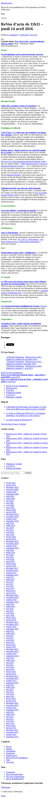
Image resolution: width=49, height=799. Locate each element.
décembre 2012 (12, 703)
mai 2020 (9, 503)
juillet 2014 (10, 660)
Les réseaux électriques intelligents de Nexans (20, 306)
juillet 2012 (10, 714)
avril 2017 (10, 586)
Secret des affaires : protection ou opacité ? (19, 210)
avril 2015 (10, 640)
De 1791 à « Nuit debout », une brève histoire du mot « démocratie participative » (22, 240)
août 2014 (10, 658)
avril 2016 (10, 613)
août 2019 (10, 523)
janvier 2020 (11, 512)
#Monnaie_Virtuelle (14, 397)
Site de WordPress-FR (15, 779)
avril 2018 (10, 559)
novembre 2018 (12, 543)
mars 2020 (10, 507)
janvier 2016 (11, 620)
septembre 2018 (12, 548)
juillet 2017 (10, 579)
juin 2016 (10, 609)
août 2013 (10, 685)
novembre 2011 (12, 732)
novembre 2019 (12, 516)
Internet (9, 749)
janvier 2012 (11, 728)
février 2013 (11, 699)
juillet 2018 (10, 552)
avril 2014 (10, 667)
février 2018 (11, 564)
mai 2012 (9, 719)
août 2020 (10, 496)
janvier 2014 (11, 674)
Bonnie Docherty (14, 175)
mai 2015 (9, 638)
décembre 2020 (12, 487)
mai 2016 (9, 611)
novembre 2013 (12, 678)
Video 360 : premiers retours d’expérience (19, 106)
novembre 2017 (12, 570)
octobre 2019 (11, 519)
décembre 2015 (12, 622)
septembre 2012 (12, 710)
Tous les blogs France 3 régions (13, 424)
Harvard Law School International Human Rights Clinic (23, 161)
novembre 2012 (12, 705)
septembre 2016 (12, 602)
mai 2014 (9, 665)
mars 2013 (10, 696)
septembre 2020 (12, 494)
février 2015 (11, 645)
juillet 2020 (10, 499)
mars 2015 (10, 642)
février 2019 (11, 537)
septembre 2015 (12, 629)
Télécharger (5, 787)
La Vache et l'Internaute (25, 414)
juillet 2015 (10, 633)
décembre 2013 (12, 676)
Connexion (10, 772)
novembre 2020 (12, 490)
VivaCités (10, 390)
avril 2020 (10, 505)
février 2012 (11, 725)
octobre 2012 (11, 707)
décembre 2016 (12, 595)
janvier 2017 (11, 593)
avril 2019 (10, 532)
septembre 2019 (12, 521)
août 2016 (10, 604)
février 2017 (11, 591)
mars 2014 (10, 669)
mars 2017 (10, 588)
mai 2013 (9, 692)
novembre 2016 (12, 597)
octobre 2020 (11, 492)
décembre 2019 (12, 514)
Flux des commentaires (15, 777)
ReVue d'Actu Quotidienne (12, 373)
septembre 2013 (12, 683)
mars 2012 (10, 723)
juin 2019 (10, 528)
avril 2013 (10, 694)
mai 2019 (9, 530)
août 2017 (10, 577)
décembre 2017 (12, 568)
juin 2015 (10, 636)
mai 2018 (9, 557)
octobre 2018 (11, 546)
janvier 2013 (11, 701)
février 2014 (11, 672)
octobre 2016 (11, 600)
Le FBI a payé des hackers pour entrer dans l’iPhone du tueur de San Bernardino (23, 283)
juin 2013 (10, 690)
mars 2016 (10, 615)
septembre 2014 (12, 656)
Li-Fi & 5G (10, 395)
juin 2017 (10, 582)
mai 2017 (9, 584)
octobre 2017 (11, 573)
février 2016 (11, 618)
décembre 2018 (12, 541)
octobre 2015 (11, 627)
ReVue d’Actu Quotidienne (17, 386)
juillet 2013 (10, 687)
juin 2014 (10, 663)
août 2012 (10, 712)
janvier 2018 (11, 566)
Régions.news (6, 3)
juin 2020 (10, 501)
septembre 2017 (12, 575)
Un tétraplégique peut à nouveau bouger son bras (22, 54)
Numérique (10, 753)
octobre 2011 (11, 734)
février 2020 (11, 510)
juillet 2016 (10, 606)
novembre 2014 (12, 651)
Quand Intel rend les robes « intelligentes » (19, 253)
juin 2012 (10, 716)
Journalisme (10, 751)
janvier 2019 (11, 539)
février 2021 (11, 483)
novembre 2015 (12, 624)
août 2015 (10, 631)
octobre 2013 (11, 681)
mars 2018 (10, 561)
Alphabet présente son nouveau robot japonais (21, 188)
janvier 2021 (11, 485)
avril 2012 (10, 721)
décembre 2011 (12, 730)
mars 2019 (10, 534)
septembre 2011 (12, 737)
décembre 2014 (12, 649)
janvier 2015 (11, 647)
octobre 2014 (11, 654)
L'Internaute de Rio (26, 408)
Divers (8, 746)
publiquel (13, 35)
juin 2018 (10, 555)
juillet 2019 (10, 525)
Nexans (43, 306)
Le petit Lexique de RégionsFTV (19, 420)
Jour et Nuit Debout (9, 233)
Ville (8, 760)
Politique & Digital (13, 393)
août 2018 (10, 550)
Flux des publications (14, 774)
